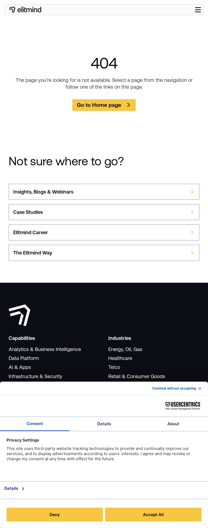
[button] (198, 9)
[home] (25, 10)
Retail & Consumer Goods (136, 376)
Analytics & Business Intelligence (45, 349)
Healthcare (120, 358)
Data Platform (24, 358)
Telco (114, 367)
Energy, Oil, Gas (125, 349)
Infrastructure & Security (35, 376)
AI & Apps (20, 367)
